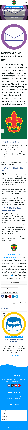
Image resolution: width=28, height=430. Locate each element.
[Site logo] (14, 2)
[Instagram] (14, 282)
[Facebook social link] (2, 296)
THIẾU (11, 275)
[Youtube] (18, 282)
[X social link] (6, 296)
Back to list (14, 302)
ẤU (8, 275)
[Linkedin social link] (13, 296)
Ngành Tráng (5, 419)
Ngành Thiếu (8, 7)
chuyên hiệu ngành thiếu (10, 292)
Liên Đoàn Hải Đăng (7, 15)
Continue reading (14, 355)
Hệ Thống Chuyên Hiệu (17, 7)
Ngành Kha (4, 416)
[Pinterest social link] (9, 296)
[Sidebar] (2, 131)
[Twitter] (12, 282)
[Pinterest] (16, 282)
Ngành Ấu (4, 410)
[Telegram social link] (16, 296)
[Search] (26, 2)
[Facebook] (10, 282)
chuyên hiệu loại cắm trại (10, 288)
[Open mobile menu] (1, 2)
